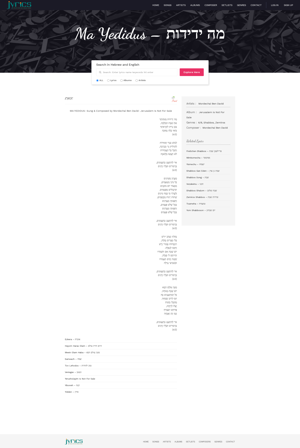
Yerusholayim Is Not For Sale (80, 378)
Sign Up (288, 5)
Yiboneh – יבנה (72, 385)
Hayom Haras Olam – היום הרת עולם (83, 346)
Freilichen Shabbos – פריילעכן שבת (204, 151)
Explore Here (192, 72)
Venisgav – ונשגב (73, 372)
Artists (181, 5)
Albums (195, 5)
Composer (211, 5)
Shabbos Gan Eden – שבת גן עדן (203, 171)
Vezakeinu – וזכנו (194, 184)
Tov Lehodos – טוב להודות (78, 365)
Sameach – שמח (73, 359)
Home (155, 5)
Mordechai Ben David (211, 103)
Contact (256, 5)
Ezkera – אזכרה (72, 339)
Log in (274, 5)
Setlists (227, 5)
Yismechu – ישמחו (195, 164)
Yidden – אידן (71, 392)
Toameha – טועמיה (195, 203)
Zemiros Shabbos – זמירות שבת (202, 197)
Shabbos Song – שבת (197, 177)
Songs (167, 5)
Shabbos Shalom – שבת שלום (201, 190)
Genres (241, 5)
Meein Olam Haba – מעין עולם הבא (82, 352)
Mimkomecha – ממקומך (198, 157)
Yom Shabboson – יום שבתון (200, 210)
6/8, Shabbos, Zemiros (211, 122)
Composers (205, 441)
